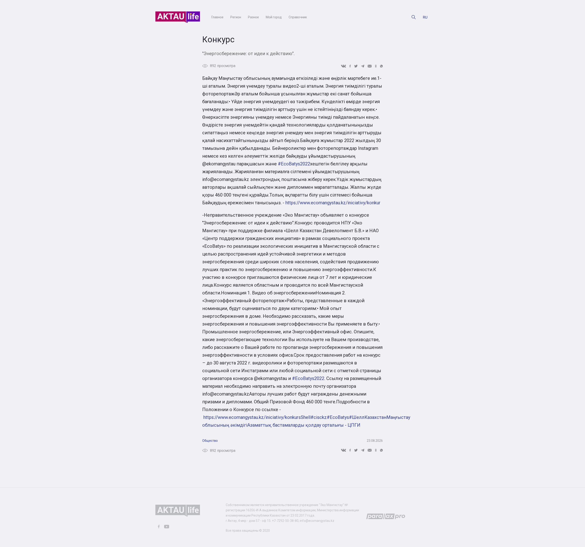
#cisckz (319, 417)
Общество (210, 440)
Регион (235, 17)
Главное (217, 17)
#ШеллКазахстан (367, 417)
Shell (306, 417)
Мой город (274, 17)
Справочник (298, 17)
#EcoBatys (338, 417)
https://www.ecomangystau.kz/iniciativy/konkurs (252, 417)
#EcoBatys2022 (294, 164)
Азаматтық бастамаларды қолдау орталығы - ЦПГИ (303, 425)
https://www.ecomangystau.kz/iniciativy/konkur (332, 202)
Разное (253, 17)
